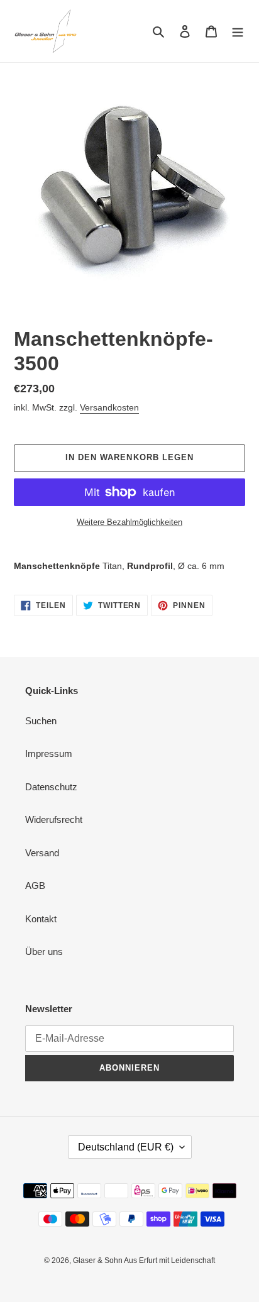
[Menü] (237, 31)
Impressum (48, 753)
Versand (42, 852)
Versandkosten (109, 407)
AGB (35, 885)
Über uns (44, 951)
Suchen (41, 720)
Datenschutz (51, 786)
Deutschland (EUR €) (126, 1147)
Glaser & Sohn (98, 1260)
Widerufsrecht (53, 819)
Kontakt (41, 918)
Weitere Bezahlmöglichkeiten (129, 522)
